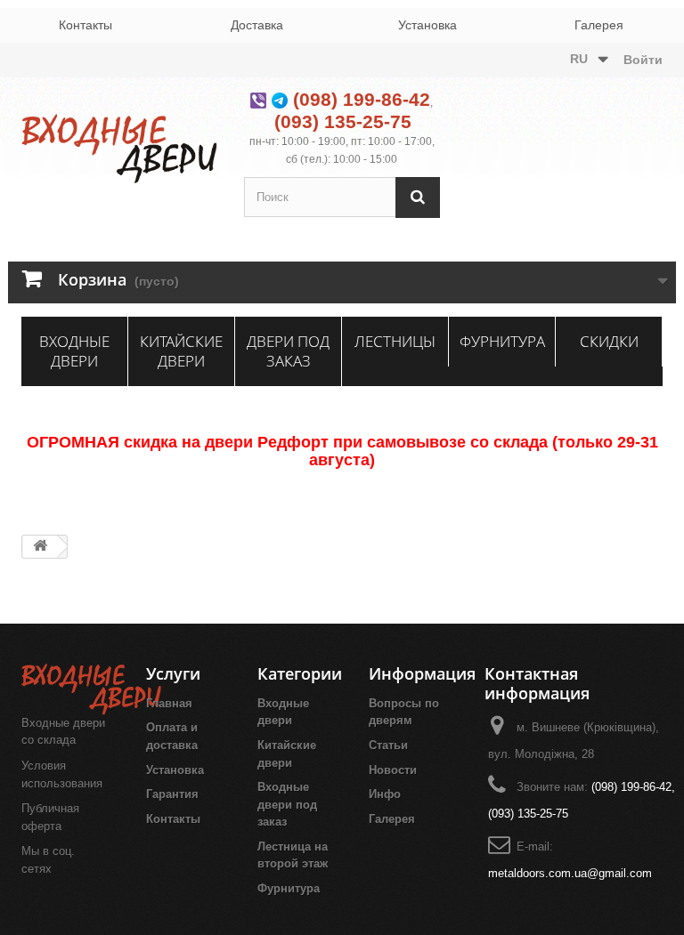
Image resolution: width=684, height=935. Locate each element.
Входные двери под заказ (287, 804)
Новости (393, 770)
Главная (169, 703)
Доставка (257, 25)
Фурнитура (502, 341)
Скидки (609, 341)
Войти (643, 59)
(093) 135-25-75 (342, 121)
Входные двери (74, 351)
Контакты (85, 25)
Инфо (385, 794)
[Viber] (258, 99)
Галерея (598, 25)
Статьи (388, 745)
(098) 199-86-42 (361, 99)
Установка (427, 25)
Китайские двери (181, 351)
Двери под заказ (288, 351)
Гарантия (172, 794)
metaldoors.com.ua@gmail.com (570, 873)
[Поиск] (417, 197)
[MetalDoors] (119, 148)
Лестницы (395, 341)
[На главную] (40, 547)
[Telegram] (280, 99)
